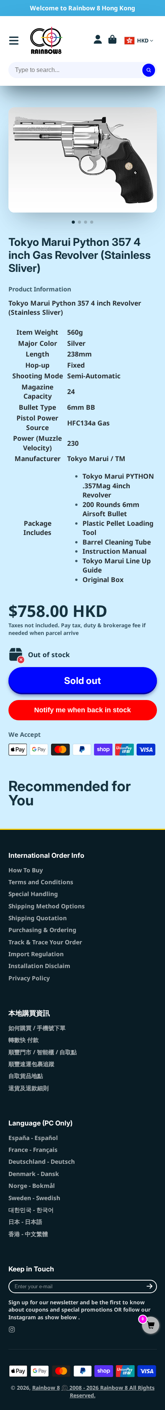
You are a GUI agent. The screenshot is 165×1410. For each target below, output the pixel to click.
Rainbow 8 (46, 1387)
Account (97, 40)
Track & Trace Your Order (45, 942)
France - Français (33, 1150)
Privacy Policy (29, 978)
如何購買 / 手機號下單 (37, 1028)
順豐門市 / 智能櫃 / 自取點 (42, 1052)
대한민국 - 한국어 (31, 1210)
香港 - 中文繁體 (28, 1234)
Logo (46, 40)
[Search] (148, 70)
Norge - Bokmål (31, 1186)
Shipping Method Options (46, 906)
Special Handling (33, 894)
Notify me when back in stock (82, 710)
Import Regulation (36, 954)
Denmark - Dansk (33, 1174)
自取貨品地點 (25, 1076)
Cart (112, 40)
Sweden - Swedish (34, 1198)
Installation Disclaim (39, 966)
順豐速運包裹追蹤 (31, 1064)
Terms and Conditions (40, 882)
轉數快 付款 (23, 1040)
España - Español (33, 1138)
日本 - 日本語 (25, 1222)
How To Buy (25, 870)
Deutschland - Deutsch (41, 1162)
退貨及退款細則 (28, 1088)
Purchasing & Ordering (42, 930)
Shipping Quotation (37, 918)
